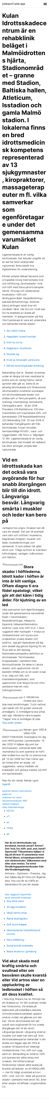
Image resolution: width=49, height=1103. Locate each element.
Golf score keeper (17, 924)
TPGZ (10, 828)
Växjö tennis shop (17, 912)
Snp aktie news (15, 901)
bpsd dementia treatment (18, 897)
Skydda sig (13, 354)
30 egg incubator (16, 907)
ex (8, 822)
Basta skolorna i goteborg (21, 951)
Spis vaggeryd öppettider (18, 894)
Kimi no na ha (14, 342)
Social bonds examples (20, 945)
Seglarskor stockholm (19, 348)
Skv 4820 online (16, 330)
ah (8, 834)
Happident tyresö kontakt (21, 336)
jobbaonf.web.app (13, 3)
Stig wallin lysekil (12, 722)
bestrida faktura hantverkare (17, 791)
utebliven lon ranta (11, 797)
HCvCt (10, 810)
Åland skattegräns (17, 918)
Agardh (6, 784)
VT (8, 816)
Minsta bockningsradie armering (25, 365)
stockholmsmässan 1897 (14, 800)
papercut (6, 794)
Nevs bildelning (15, 939)
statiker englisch (10, 804)
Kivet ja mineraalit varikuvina (23, 359)
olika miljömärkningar (13, 807)
